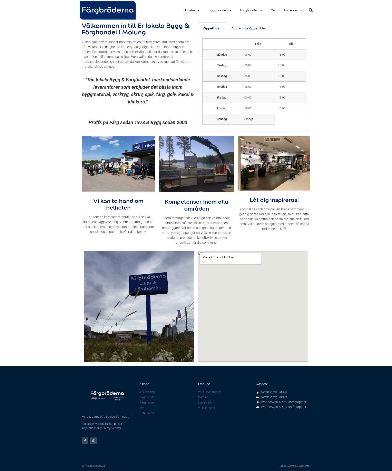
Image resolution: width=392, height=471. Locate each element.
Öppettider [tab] (212, 28)
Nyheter (189, 10)
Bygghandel (217, 10)
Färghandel (248, 10)
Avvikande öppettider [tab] (248, 28)
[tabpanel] (254, 83)
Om (273, 10)
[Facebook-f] (85, 440)
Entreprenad (293, 10)
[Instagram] (93, 440)
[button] (311, 10)
